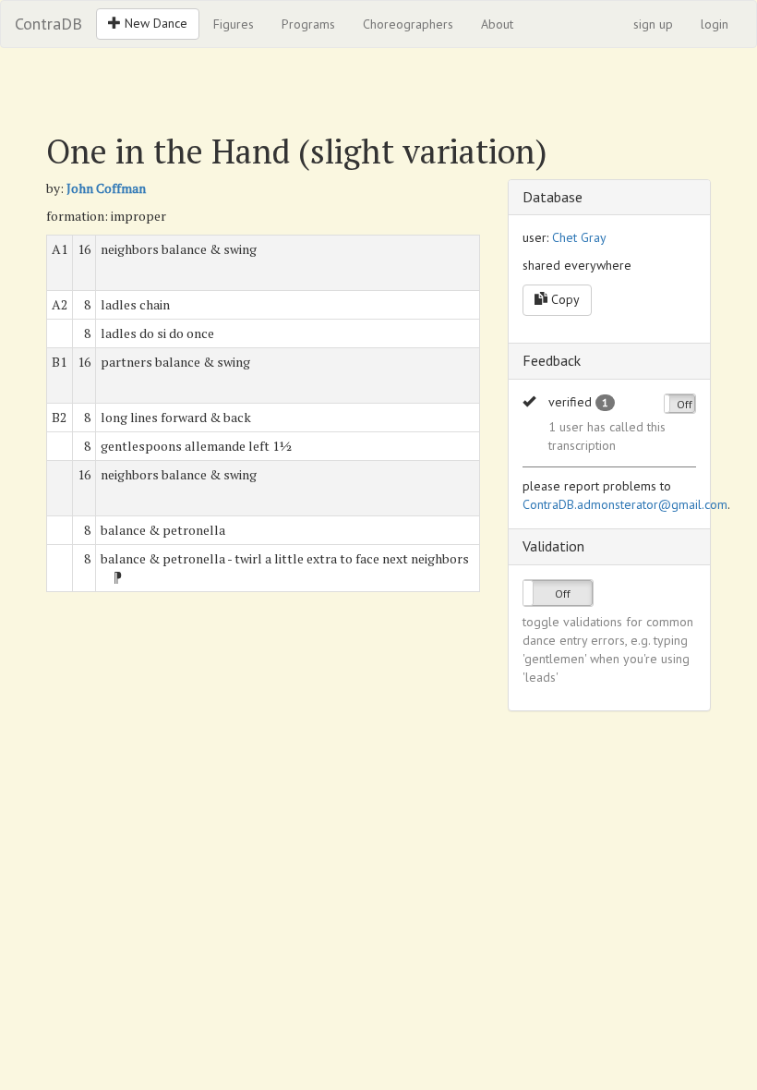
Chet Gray (579, 237)
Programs (308, 24)
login (714, 24)
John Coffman (106, 188)
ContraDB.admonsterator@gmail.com (625, 504)
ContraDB (48, 23)
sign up (653, 24)
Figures (233, 24)
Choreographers (408, 24)
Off (684, 404)
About (497, 24)
